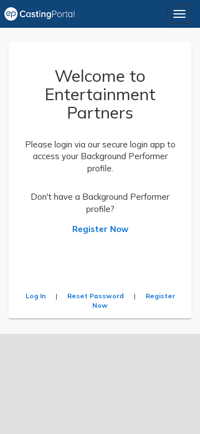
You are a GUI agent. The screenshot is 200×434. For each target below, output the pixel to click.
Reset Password (95, 296)
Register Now (100, 229)
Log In (36, 296)
